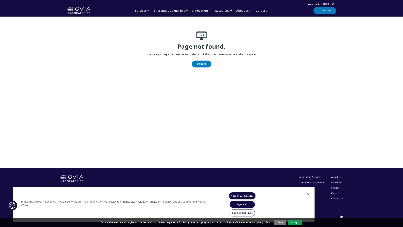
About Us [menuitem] (336, 176)
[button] (12, 205)
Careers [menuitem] (335, 193)
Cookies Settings (242, 212)
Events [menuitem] (335, 187)
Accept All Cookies (242, 195)
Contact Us (325, 10)
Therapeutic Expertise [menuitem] (311, 182)
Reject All (242, 204)
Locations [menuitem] (336, 182)
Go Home (201, 64)
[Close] (308, 194)
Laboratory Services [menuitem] (310, 176)
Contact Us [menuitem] (337, 198)
